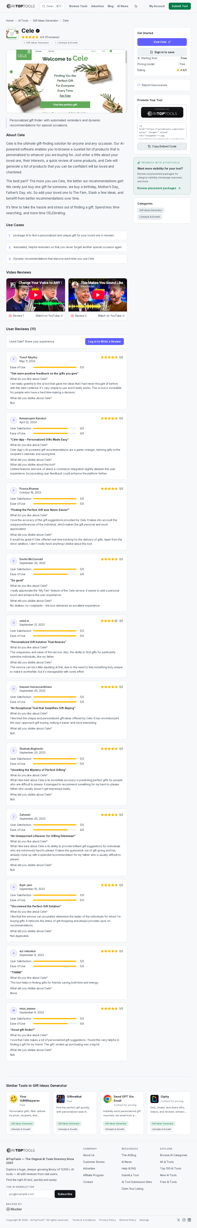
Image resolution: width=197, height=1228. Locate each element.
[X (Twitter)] (178, 1219)
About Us (88, 1155)
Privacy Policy (107, 1219)
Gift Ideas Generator (45, 20)
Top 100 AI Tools (170, 1168)
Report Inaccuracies (154, 85)
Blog (111, 6)
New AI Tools (168, 1175)
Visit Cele (160, 42)
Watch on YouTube (48, 315)
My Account (157, 6)
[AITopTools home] (20, 6)
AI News (122, 6)
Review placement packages (156, 188)
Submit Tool (180, 6)
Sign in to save (164, 52)
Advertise (97, 6)
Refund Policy (127, 1219)
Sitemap (144, 1219)
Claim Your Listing (132, 1188)
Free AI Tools (168, 1182)
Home (10, 20)
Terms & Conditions (84, 1219)
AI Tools (23, 20)
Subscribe (65, 1194)
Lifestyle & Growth (67, 42)
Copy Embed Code (164, 146)
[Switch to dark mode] (136, 6)
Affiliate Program (93, 1175)
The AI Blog (129, 1155)
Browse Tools (78, 6)
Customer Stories (94, 1161)
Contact (88, 1182)
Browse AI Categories (173, 1155)
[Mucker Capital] (14, 1209)
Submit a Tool (130, 1175)
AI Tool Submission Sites (137, 1182)
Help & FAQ (129, 1168)
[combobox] (50, 6)
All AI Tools (167, 1161)
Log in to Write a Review (104, 341)
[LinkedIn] (189, 1219)
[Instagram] (183, 1219)
